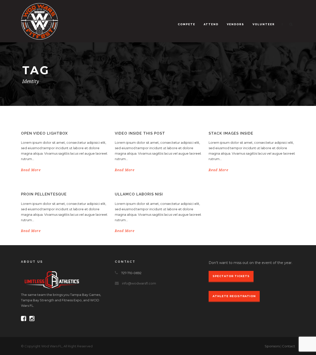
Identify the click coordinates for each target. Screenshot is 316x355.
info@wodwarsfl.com (139, 283)
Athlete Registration (234, 296)
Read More (31, 170)
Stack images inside (231, 133)
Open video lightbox (44, 133)
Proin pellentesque (44, 194)
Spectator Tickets (231, 276)
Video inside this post (140, 133)
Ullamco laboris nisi (139, 194)
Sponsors (272, 346)
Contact (288, 346)
